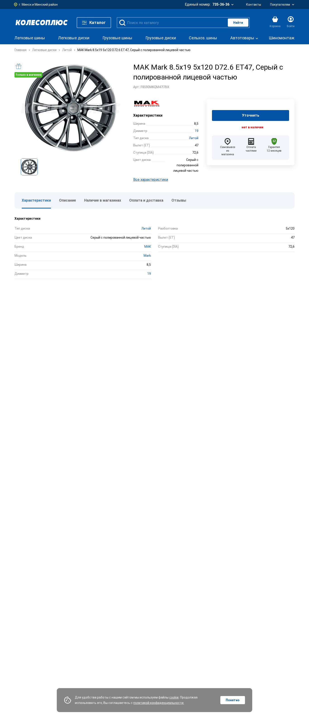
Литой (193, 138)
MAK (147, 246)
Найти (238, 22)
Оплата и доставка (146, 200)
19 (196, 131)
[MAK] (149, 103)
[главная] (41, 22)
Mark (147, 255)
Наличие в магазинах (102, 200)
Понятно (233, 700)
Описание (67, 200)
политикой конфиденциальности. (158, 703)
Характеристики (36, 200)
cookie (174, 697)
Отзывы (178, 200)
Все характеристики (150, 179)
